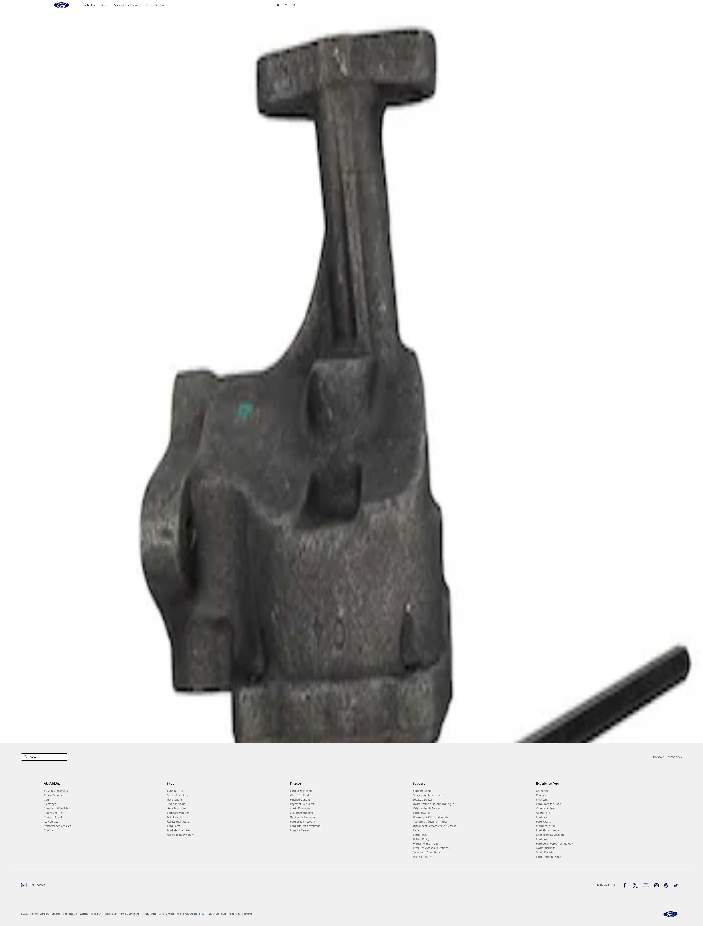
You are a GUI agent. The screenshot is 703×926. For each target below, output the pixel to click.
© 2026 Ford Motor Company (35, 914)
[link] (56, 914)
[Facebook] (626, 885)
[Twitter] (635, 885)
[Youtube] (646, 885)
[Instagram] (656, 885)
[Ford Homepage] (670, 914)
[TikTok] (676, 885)
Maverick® (675, 757)
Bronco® (658, 757)
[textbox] (44, 757)
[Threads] (666, 885)
